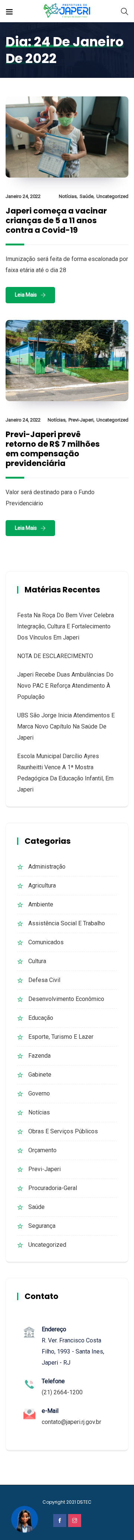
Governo (39, 1093)
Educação (40, 1017)
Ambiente (40, 904)
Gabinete (39, 1074)
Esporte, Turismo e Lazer (60, 1036)
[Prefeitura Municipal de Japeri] (67, 10)
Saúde (86, 196)
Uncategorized (112, 196)
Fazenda (39, 1055)
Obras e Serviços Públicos (63, 1131)
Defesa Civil (44, 980)
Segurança (41, 1225)
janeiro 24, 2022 (23, 196)
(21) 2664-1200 (62, 1392)
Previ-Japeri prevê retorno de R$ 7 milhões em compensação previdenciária (53, 449)
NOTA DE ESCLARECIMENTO (55, 656)
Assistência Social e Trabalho (66, 923)
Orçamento (42, 1150)
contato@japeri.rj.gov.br (71, 1421)
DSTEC (84, 1502)
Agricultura (42, 885)
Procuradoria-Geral (52, 1188)
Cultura (37, 961)
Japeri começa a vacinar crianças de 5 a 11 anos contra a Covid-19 (56, 220)
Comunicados (46, 942)
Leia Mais (26, 295)
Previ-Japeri (80, 420)
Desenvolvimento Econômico (66, 998)
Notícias (68, 196)
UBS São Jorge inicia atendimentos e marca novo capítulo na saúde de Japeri (66, 726)
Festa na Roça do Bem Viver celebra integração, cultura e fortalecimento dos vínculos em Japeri (65, 626)
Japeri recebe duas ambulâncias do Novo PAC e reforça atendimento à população (65, 685)
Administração (47, 866)
